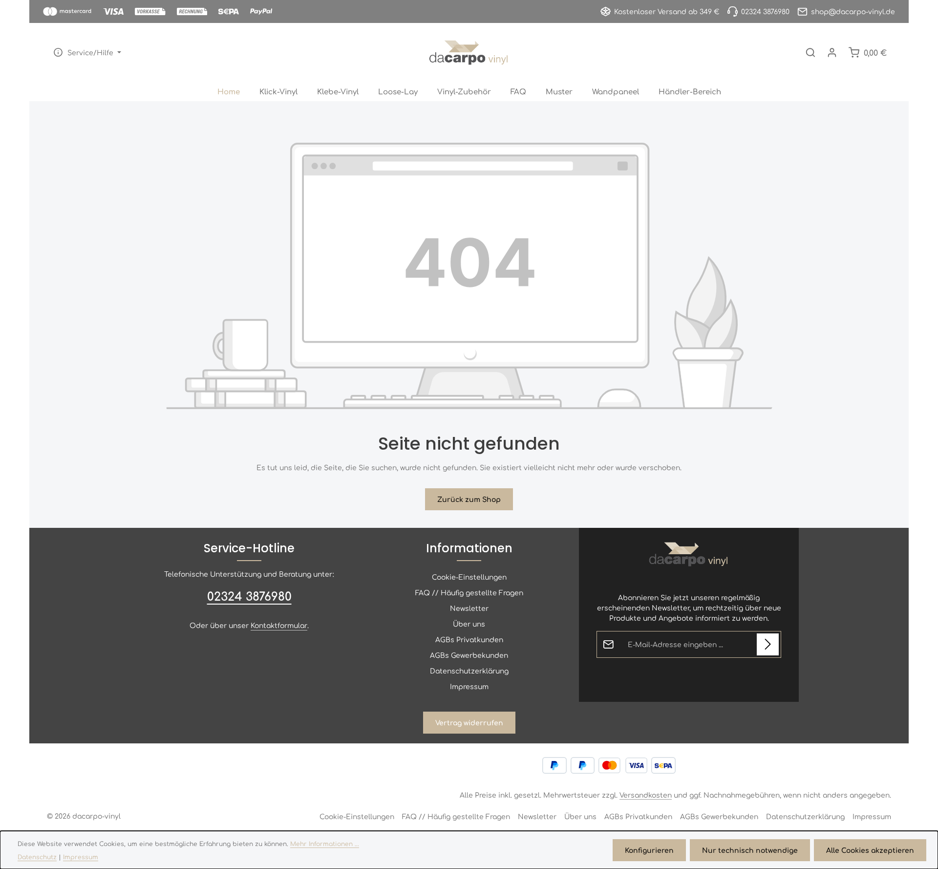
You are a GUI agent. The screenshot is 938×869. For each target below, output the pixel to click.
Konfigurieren (649, 850)
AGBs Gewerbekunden (469, 655)
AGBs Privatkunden (469, 639)
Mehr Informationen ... (324, 843)
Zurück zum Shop (469, 499)
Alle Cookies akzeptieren (870, 850)
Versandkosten (645, 794)
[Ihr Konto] (832, 52)
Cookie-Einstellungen (469, 576)
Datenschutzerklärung (469, 670)
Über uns (469, 623)
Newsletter (469, 608)
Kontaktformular (279, 625)
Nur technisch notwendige (750, 850)
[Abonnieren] (768, 644)
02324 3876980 (249, 596)
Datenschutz (37, 857)
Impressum (469, 686)
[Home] (229, 91)
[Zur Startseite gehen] (469, 52)
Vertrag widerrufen (469, 722)
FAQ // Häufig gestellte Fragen (469, 592)
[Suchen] (810, 52)
